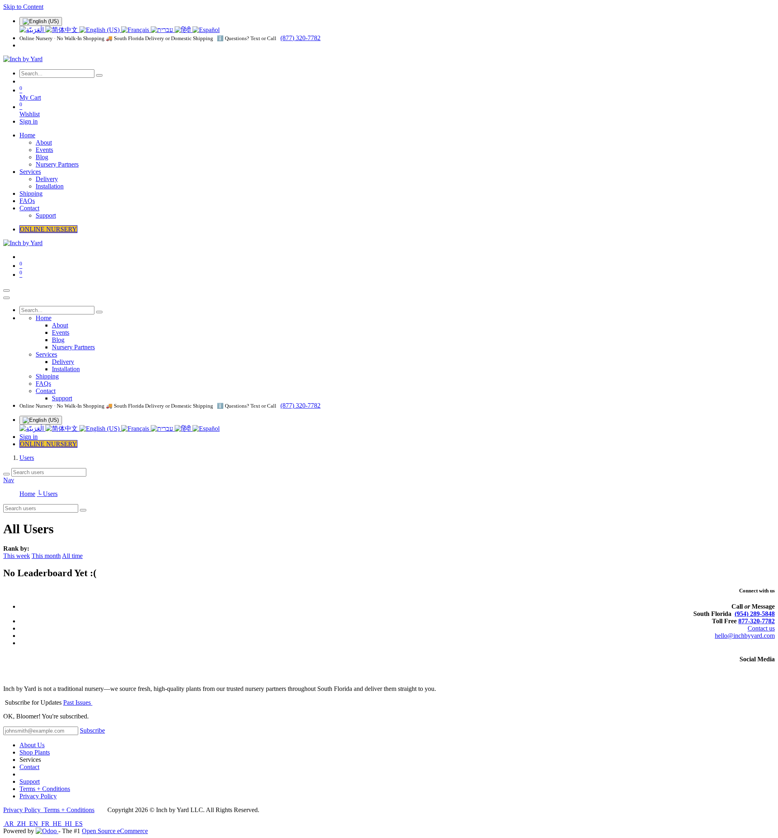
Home (27, 493)
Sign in (28, 121)
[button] (92, 730)
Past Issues (77, 702)
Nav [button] (8, 480)
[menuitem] (32, 29)
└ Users (47, 493)
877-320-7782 (756, 621)
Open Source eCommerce (115, 830)
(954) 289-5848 (755, 613)
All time (72, 555)
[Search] (99, 75)
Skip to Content (23, 6)
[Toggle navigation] (6, 290)
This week (16, 555)
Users (26, 457)
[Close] (6, 298)
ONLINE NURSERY (48, 229)
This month (46, 555)
